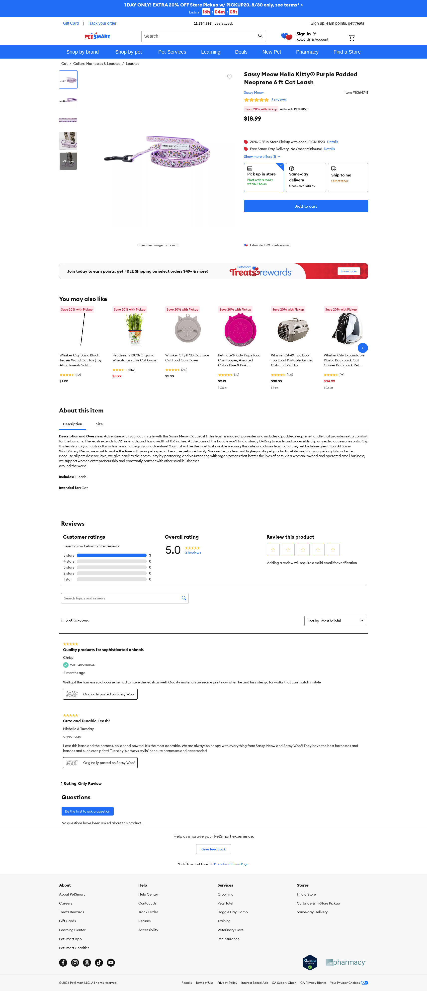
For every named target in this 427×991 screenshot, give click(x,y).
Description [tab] (72, 424)
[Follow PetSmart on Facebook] (63, 963)
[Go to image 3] (68, 120)
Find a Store (306, 894)
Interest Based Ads (254, 983)
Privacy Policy (227, 983)
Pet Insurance (229, 939)
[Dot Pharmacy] (345, 963)
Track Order (148, 912)
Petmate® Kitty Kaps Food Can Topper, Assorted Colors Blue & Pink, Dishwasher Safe (239, 360)
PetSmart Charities (74, 948)
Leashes (132, 63)
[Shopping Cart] (358, 38)
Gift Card (71, 23)
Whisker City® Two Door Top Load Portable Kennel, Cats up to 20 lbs (292, 360)
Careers (65, 903)
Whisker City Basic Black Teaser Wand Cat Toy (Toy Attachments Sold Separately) (81, 360)
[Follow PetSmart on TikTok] (99, 963)
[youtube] (111, 963)
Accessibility (148, 930)
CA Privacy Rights (313, 983)
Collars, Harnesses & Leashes (96, 63)
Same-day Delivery (312, 912)
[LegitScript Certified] (310, 963)
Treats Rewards (71, 912)
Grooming (226, 894)
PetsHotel (225, 903)
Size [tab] (99, 424)
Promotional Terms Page (231, 864)
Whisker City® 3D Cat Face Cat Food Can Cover (187, 357)
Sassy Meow (254, 92)
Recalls (186, 983)
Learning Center (72, 930)
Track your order (102, 23)
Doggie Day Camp (233, 912)
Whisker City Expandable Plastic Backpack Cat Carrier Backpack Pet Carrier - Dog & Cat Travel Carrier (345, 360)
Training (224, 921)
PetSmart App (70, 939)
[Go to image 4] (68, 141)
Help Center (148, 894)
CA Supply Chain (284, 983)
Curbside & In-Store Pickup (318, 903)
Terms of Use (204, 983)
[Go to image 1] (68, 79)
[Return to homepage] (97, 35)
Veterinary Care (231, 930)
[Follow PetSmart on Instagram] (75, 963)
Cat (64, 63)
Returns (144, 921)
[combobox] (203, 36)
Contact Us (147, 903)
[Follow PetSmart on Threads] (87, 963)
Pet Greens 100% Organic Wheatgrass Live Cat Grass (134, 357)
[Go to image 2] (68, 100)
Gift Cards (67, 921)
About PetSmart (72, 894)
